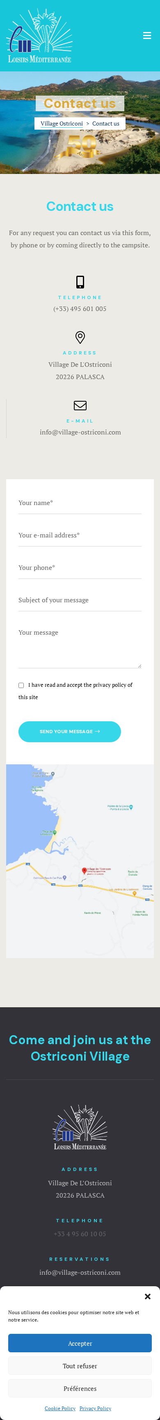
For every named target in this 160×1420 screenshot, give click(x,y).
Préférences (80, 1388)
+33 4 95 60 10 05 (80, 1233)
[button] (148, 1296)
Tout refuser (80, 1366)
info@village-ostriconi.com (80, 432)
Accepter (80, 1343)
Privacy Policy (95, 1408)
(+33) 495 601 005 (80, 308)
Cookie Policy (60, 1408)
